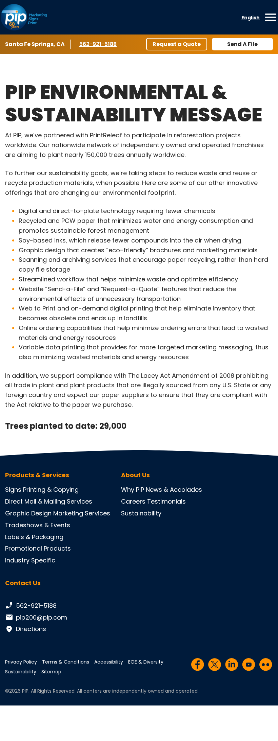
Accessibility (108, 661)
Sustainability (141, 513)
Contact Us (23, 583)
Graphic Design (28, 513)
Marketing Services (81, 513)
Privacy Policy (21, 661)
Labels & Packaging (34, 537)
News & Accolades (174, 489)
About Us (135, 475)
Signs (13, 489)
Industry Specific (30, 560)
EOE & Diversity (145, 661)
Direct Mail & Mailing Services (48, 501)
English (250, 17)
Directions (31, 629)
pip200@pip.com (41, 617)
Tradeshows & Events (37, 525)
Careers (133, 501)
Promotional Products (38, 548)
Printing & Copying (51, 489)
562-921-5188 (99, 44)
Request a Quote (177, 44)
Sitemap (51, 671)
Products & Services (37, 475)
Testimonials (166, 501)
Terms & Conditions (65, 661)
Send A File (242, 44)
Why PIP (132, 489)
